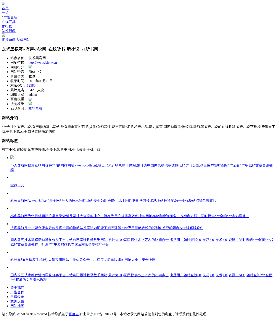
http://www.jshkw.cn (43, 62)
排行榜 (7, 26)
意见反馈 (17, 301)
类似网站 (23, 40)
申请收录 (17, 297)
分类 (5, 13)
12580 (31, 85)
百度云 (74, 314)
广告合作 (17, 292)
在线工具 (9, 22)
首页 (5, 8)
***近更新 (9, 17)
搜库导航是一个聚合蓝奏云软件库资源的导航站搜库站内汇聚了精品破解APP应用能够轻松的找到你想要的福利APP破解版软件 (106, 228)
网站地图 (17, 306)
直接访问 (9, 40)
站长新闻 (9, 31)
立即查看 (35, 108)
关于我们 (17, 287)
